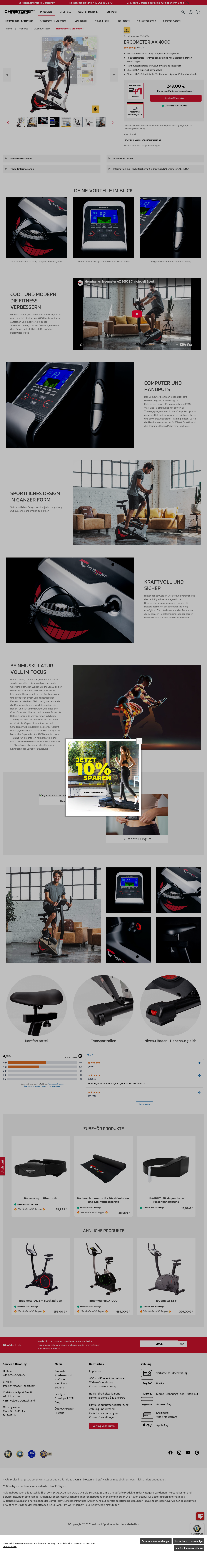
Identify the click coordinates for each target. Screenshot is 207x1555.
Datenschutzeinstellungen (156, 1541)
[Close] (139, 741)
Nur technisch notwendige (188, 1541)
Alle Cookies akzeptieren (189, 1548)
